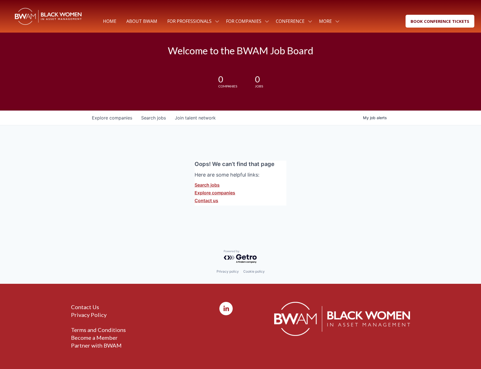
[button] (440, 21)
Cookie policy (254, 271)
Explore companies (215, 193)
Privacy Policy (89, 314)
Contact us (206, 200)
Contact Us (85, 307)
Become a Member (94, 337)
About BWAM (141, 21)
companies (112, 118)
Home (109, 21)
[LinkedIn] (226, 308)
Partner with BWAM (96, 345)
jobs (153, 118)
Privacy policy (228, 271)
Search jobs (207, 185)
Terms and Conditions (98, 330)
